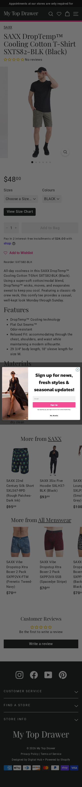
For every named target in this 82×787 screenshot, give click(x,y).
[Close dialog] (77, 369)
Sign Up (54, 404)
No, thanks (54, 415)
